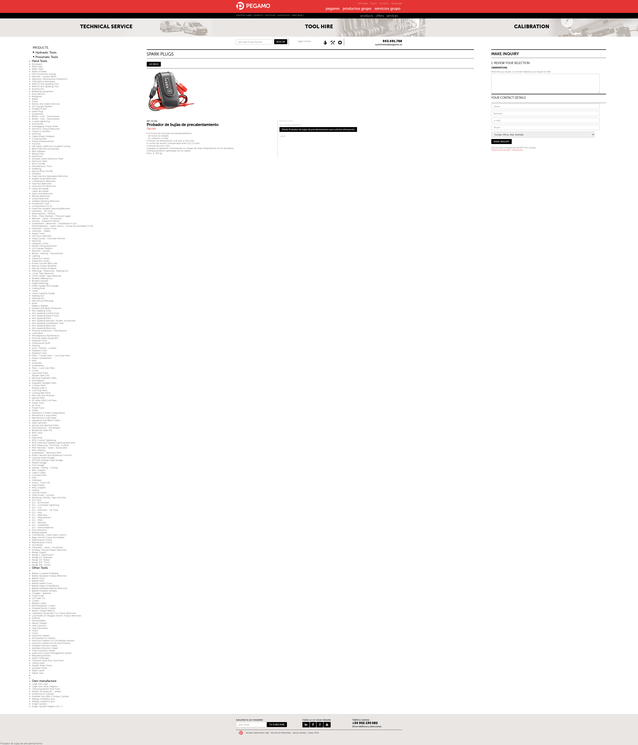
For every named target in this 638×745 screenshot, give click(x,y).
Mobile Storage (39, 462)
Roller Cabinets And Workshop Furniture (52, 455)
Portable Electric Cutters (43, 608)
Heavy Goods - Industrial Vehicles (48, 238)
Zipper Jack (37, 673)
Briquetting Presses (41, 655)
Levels (35, 291)
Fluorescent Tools (40, 203)
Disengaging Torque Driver (45, 126)
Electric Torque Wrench (43, 610)
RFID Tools (37, 433)
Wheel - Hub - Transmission (46, 116)
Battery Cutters (39, 603)
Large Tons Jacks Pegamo (45, 686)
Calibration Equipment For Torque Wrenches (54, 613)
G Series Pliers (39, 385)
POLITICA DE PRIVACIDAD (281, 733)
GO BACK (154, 64)
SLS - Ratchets (39, 522)
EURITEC (36, 618)
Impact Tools (38, 233)
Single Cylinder (39, 704)
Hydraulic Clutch (40, 243)
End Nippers (38, 380)
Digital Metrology (40, 283)
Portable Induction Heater (44, 645)
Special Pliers (38, 398)
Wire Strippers (38, 151)
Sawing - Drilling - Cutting (44, 467)
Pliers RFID (37, 438)
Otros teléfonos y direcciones (366, 726)
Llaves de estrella (40, 188)
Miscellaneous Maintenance (45, 335)
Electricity (36, 134)
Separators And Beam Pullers (46, 420)
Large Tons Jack (40, 684)
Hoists (35, 630)
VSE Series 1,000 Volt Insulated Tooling (51, 146)
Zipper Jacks (38, 670)
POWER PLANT (39, 109)
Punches (36, 144)
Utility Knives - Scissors (43, 495)
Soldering (36, 168)
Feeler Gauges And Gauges (45, 286)
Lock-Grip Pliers (39, 390)
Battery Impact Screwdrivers (45, 586)
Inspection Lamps (41, 258)
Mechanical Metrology (42, 300)
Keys (34, 360)
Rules (34, 303)
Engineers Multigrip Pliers (44, 383)
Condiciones (517, 150)
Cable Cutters (39, 472)
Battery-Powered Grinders (44, 591)
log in (373, 3)
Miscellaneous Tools (42, 166)
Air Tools (36, 405)
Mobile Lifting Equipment (44, 246)
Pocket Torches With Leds (44, 263)
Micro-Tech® (38, 163)
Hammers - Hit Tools (42, 211)
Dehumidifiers (39, 620)
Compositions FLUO (42, 206)
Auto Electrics (38, 94)
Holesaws (36, 480)
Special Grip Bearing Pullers (45, 425)
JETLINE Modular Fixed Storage (47, 460)
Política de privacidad (500, 150)
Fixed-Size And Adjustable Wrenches (50, 176)
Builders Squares (40, 281)
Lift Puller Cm (38, 598)
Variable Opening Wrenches (45, 201)
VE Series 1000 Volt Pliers (44, 400)
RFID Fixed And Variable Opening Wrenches (53, 443)
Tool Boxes (37, 545)
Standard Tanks (39, 668)
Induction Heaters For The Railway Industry (53, 640)
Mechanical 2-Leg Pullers (44, 415)
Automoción (38, 89)
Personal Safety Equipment (45, 338)
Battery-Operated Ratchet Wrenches (49, 588)
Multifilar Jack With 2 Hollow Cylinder (50, 696)
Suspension (37, 114)
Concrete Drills (39, 475)
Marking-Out (38, 296)
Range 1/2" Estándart (42, 557)
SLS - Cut (36, 507)
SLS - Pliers (37, 520)
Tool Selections (39, 530)
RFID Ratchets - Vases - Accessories (49, 448)
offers (380, 16)
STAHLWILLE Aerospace (43, 81)
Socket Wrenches (40, 198)
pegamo (333, 9)
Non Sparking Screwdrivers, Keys (48, 323)
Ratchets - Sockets (41, 251)
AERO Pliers (37, 69)
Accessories (37, 124)
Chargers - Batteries (41, 593)
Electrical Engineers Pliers (44, 378)
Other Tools (40, 568)
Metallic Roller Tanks (42, 665)
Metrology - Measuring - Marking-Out (50, 271)
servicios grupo (387, 9)
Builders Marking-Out (42, 278)
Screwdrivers (38, 365)
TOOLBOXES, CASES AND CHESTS (49, 535)
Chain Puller (38, 596)
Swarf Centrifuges (40, 658)
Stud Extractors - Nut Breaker (46, 428)
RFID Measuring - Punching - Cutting (50, 445)
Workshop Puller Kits (42, 430)
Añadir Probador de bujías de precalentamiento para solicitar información (318, 129)
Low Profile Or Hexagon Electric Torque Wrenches (56, 615)
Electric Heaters (39, 623)
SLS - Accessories (40, 502)
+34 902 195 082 (365, 723)
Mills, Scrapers (39, 487)
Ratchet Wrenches (41, 196)
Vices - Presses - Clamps (44, 348)
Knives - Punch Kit (41, 482)
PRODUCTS (40, 48)
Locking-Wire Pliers (41, 393)
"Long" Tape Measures (43, 273)
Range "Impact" (39, 552)
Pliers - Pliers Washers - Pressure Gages (51, 216)
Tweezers (36, 173)
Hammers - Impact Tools (44, 228)
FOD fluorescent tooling (44, 74)
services (392, 16)
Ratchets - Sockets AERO (44, 76)
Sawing (35, 490)
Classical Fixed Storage (43, 457)
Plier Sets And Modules (43, 395)
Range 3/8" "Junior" (41, 565)
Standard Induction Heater (45, 648)
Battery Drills (38, 581)
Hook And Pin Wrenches (44, 186)
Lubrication (37, 333)
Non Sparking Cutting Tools (45, 313)
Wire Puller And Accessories (45, 149)
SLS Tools (36, 500)
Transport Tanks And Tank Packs (48, 660)
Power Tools (38, 403)
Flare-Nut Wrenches (42, 183)
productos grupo (357, 9)
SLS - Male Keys (39, 515)
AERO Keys (37, 66)
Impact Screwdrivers (42, 358)
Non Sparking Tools (41, 310)
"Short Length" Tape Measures (46, 276)
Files (34, 477)
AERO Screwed (39, 71)
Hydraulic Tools (46, 52)
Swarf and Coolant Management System (52, 653)
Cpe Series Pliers (40, 373)
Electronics (37, 156)
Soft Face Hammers (41, 236)
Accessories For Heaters (43, 638)
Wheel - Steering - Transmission (47, 253)
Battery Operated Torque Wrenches (49, 576)
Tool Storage (38, 465)
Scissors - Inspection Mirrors (45, 221)
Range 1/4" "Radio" (41, 560)
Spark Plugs (37, 111)
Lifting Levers (38, 663)
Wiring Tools (38, 153)
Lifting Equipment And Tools (46, 689)
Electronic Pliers (39, 161)
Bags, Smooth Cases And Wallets (48, 537)
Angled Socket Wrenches (44, 178)
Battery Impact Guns (42, 583)
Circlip (35, 370)
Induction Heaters (41, 635)
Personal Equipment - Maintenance (49, 330)
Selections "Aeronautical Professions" (50, 79)
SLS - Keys (37, 512)
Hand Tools (39, 61)
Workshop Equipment (42, 91)
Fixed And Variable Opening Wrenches (51, 208)
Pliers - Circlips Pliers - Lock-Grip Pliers (51, 355)
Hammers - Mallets (41, 231)
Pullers (35, 410)
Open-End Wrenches (42, 193)
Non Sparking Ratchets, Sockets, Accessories (54, 320)
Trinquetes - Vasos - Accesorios (47, 547)
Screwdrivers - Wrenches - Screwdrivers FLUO (54, 223)
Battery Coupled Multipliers (45, 573)
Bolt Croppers (39, 470)
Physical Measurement (43, 141)
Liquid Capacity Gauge (43, 293)
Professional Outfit (41, 343)
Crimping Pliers (39, 139)
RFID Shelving (38, 450)
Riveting (36, 345)
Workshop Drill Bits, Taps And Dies (49, 497)
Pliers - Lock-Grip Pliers (43, 368)
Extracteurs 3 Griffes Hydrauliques (48, 413)
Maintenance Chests (42, 540)
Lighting (36, 256)
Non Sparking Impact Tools (45, 315)
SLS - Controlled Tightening (45, 505)
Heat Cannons (39, 625)
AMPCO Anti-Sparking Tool (45, 84)
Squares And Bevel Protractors (46, 308)
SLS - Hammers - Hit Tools (45, 510)
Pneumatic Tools (47, 57)
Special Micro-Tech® (42, 171)
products (366, 16)
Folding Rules (38, 288)
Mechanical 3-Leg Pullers (44, 418)
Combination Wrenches (43, 181)
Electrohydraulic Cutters (43, 605)
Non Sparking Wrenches (44, 325)
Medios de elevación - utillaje (46, 691)
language (396, 3)
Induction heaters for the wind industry (51, 643)
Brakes (35, 99)
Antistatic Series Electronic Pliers (47, 158)
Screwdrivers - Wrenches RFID (46, 452)
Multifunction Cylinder (43, 694)
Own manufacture (44, 681)
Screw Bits (37, 363)
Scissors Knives (39, 492)
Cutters (35, 600)
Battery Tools (38, 578)
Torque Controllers (41, 131)
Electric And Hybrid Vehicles (45, 104)
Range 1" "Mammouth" (43, 555)
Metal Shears (38, 485)
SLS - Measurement (41, 517)
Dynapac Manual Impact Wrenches (49, 550)
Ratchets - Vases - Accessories (47, 218)
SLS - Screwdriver (40, 525)
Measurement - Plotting (43, 213)
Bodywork (37, 96)
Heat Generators (40, 628)
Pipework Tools (39, 340)
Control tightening (41, 121)
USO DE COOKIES (299, 733)
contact (384, 3)
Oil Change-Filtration (42, 106)
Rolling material (39, 532)
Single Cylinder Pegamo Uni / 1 (47, 706)
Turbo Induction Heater (43, 650)
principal (363, 3)
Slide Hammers (39, 423)
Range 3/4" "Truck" (41, 562)
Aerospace (37, 64)
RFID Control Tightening (44, 440)
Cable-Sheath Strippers (43, 136)
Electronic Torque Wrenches (46, 129)
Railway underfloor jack (43, 699)
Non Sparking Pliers (41, 318)
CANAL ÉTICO (313, 733)
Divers (35, 101)
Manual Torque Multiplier (44, 266)
